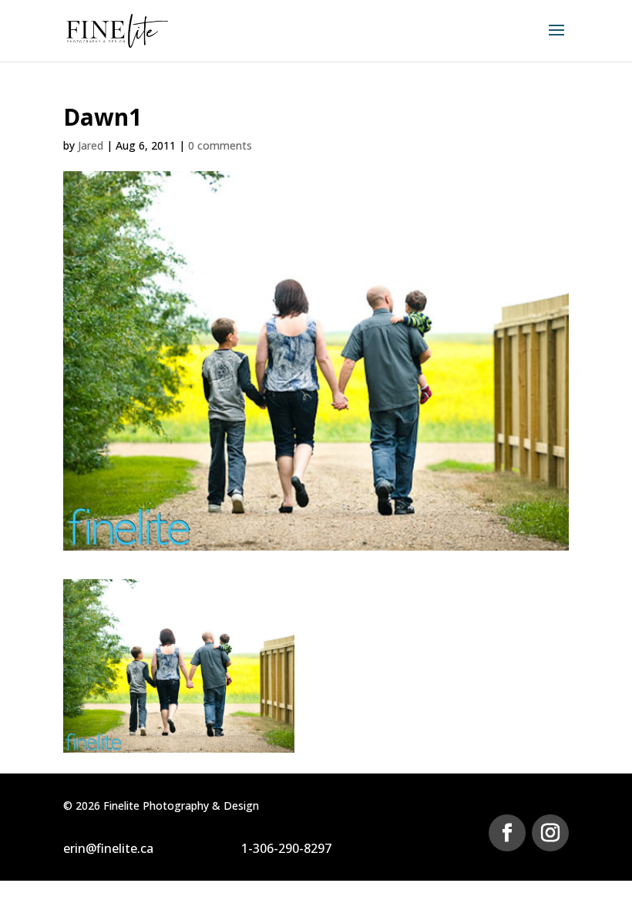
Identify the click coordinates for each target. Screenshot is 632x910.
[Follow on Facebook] (507, 832)
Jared (90, 145)
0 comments (220, 145)
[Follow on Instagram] (550, 832)
